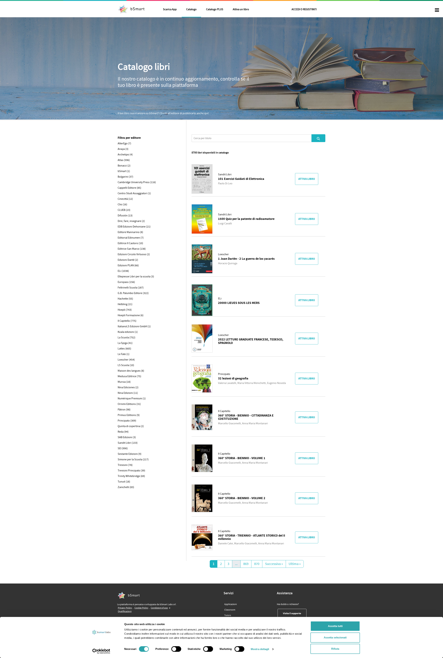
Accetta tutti (335, 626)
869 (245, 564)
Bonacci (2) (124, 165)
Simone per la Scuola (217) (133, 459)
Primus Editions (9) (129, 415)
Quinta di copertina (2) (131, 426)
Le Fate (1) (123, 354)
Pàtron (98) (124, 409)
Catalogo (191, 9)
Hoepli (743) (125, 310)
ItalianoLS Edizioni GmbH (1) (134, 326)
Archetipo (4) (125, 154)
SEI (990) (123, 448)
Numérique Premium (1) (132, 398)
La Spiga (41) (125, 343)
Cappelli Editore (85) (129, 188)
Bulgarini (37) (125, 176)
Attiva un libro (241, 9)
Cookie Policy (141, 607)
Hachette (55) (125, 298)
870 (256, 564)
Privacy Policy (125, 607)
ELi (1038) (123, 271)
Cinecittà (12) (125, 199)
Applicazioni (230, 604)
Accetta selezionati (335, 637)
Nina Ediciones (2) (128, 387)
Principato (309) (127, 420)
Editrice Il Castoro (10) (130, 243)
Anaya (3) (123, 149)
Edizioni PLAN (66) (128, 265)
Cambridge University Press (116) (137, 182)
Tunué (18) (124, 481)
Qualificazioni (125, 611)
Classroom (229, 609)
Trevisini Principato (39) (131, 470)
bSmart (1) (124, 171)
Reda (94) (123, 431)
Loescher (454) (126, 359)
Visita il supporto (294, 613)
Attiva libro (306, 179)
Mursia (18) (124, 382)
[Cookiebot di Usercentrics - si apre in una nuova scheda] (101, 651)
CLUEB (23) (124, 210)
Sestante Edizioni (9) (129, 454)
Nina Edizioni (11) (128, 393)
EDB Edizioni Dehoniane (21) (134, 226)
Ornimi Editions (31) (129, 404)
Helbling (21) (125, 304)
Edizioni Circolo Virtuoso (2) (134, 254)
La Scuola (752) (126, 337)
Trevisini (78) (125, 465)
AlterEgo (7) (124, 143)
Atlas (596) (124, 160)
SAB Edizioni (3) (127, 437)
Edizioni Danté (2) (128, 260)
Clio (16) (122, 204)
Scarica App (170, 9)
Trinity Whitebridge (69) (131, 476)
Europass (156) (126, 282)
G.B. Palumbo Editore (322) (133, 293)
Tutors (227, 615)
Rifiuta (335, 648)
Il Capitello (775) (127, 321)
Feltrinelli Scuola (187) (131, 287)
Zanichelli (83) (126, 487)
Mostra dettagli (260, 649)
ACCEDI (304, 9)
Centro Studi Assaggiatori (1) (134, 193)
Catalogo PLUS (214, 9)
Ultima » (295, 564)
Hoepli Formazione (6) (130, 315)
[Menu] (437, 10)
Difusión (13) (125, 215)
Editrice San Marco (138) (132, 249)
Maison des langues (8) (131, 370)
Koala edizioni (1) (128, 332)
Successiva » (274, 564)
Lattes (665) (124, 348)
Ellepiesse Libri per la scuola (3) (136, 276)
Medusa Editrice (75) (129, 376)
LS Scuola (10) (126, 365)
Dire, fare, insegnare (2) (131, 221)
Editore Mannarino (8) (130, 232)
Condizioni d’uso (159, 607)
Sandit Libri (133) (128, 443)
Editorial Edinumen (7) (131, 237)
